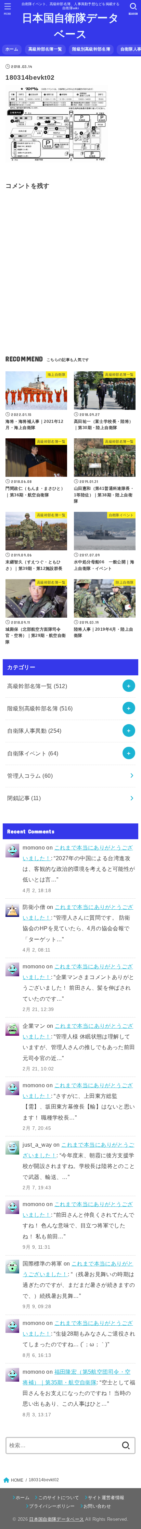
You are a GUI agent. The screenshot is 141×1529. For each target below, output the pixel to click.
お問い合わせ (97, 1506)
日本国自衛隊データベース (70, 26)
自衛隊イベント (32, 753)
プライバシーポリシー (52, 1506)
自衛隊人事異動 (34, 731)
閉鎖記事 (24, 798)
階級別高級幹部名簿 (91, 49)
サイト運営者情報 (106, 1497)
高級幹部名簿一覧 (45, 49)
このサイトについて (58, 1497)
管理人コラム (30, 776)
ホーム (11, 49)
